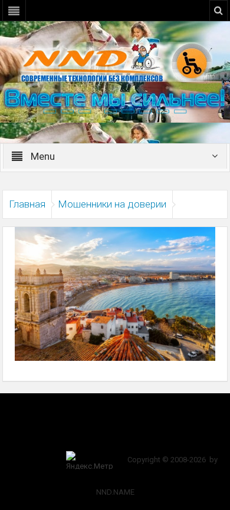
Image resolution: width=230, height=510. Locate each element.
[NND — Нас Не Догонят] (115, 61)
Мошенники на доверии (112, 204)
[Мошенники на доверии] (115, 293)
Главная (27, 204)
